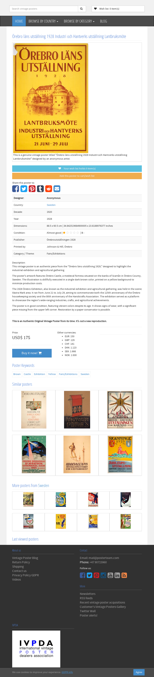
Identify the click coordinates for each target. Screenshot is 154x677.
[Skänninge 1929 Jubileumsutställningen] (120, 455)
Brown (17, 374)
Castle (27, 374)
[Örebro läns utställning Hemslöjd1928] (77, 410)
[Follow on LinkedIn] (118, 577)
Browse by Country (42, 21)
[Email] (57, 190)
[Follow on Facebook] (83, 577)
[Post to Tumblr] (41, 190)
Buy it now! (30, 353)
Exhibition (39, 374)
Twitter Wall (88, 611)
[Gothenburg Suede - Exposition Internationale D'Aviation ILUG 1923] (33, 455)
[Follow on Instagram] (104, 577)
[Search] (82, 9)
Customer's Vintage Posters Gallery (103, 607)
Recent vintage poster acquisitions (102, 603)
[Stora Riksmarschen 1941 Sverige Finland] (125, 522)
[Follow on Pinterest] (97, 577)
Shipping (18, 567)
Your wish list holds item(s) (79, 168)
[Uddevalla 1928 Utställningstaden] (77, 455)
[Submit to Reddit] (49, 190)
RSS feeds (86, 598)
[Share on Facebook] (16, 190)
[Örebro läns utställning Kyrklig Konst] (33, 410)
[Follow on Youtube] (111, 577)
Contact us (19, 571)
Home (19, 21)
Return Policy (21, 562)
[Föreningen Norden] (125, 500)
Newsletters (87, 594)
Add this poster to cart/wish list (77, 176)
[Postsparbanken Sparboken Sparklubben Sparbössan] (61, 500)
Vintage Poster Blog (25, 558)
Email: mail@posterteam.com (99, 558)
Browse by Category (78, 21)
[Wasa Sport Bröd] (28, 522)
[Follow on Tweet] (90, 577)
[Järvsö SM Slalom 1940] (93, 522)
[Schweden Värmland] (28, 500)
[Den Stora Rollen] (93, 500)
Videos (16, 580)
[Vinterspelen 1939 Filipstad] (61, 522)
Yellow (52, 374)
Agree (139, 672)
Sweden (51, 205)
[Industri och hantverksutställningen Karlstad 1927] (120, 410)
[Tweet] (24, 190)
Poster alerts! (88, 615)
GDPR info (67, 672)
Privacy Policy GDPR (25, 575)
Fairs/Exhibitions (68, 374)
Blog (103, 21)
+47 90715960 (98, 562)
